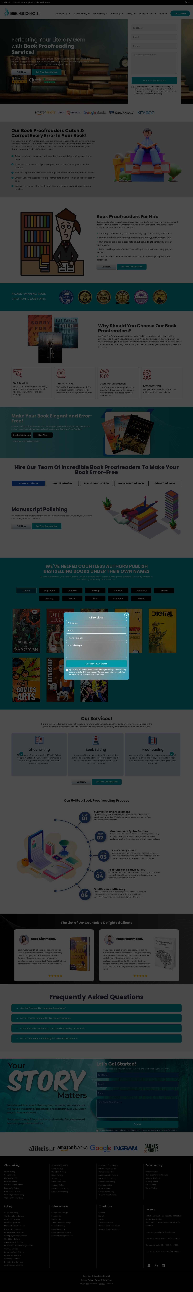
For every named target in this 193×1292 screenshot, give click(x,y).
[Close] (126, 615)
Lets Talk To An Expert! (96, 663)
